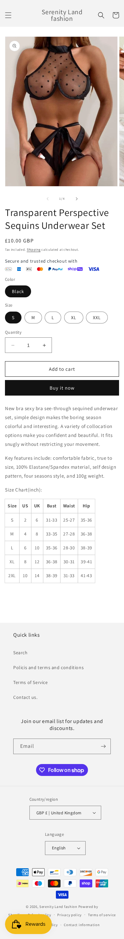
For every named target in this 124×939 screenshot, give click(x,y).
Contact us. (25, 697)
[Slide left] (47, 199)
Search (20, 653)
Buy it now (62, 388)
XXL (97, 317)
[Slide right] (76, 199)
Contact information (82, 924)
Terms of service (102, 915)
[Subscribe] (103, 746)
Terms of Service (30, 682)
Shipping (34, 249)
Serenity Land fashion (58, 906)
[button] (8, 15)
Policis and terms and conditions (48, 667)
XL (73, 317)
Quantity (13, 332)
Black (18, 291)
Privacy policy (69, 915)
